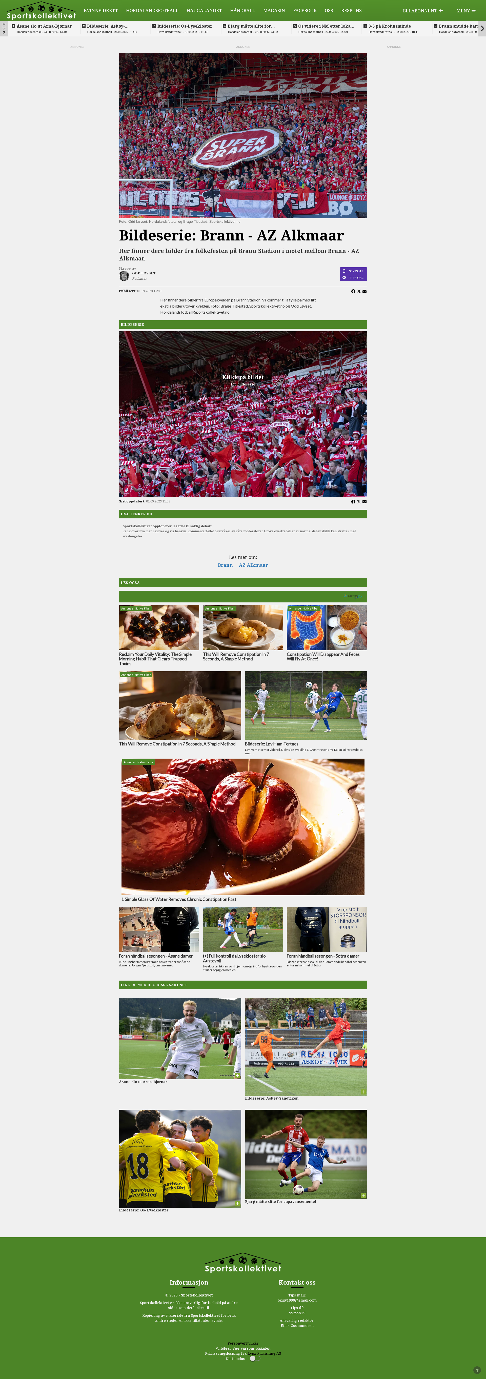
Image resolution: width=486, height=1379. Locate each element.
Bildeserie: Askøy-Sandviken (106, 26)
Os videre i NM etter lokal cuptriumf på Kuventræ (325, 26)
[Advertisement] (77, 125)
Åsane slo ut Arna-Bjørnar (44, 26)
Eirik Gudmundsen (297, 1325)
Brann (225, 565)
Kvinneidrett (101, 10)
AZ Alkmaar (253, 565)
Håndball (242, 10)
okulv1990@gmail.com (297, 1300)
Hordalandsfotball (152, 10)
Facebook (305, 10)
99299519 (356, 271)
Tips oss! (356, 277)
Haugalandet (204, 10)
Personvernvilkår (243, 1343)
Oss (329, 10)
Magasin (274, 10)
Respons (351, 10)
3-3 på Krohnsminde (390, 26)
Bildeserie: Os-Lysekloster (184, 26)
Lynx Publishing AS (264, 1353)
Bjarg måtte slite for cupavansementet (249, 26)
